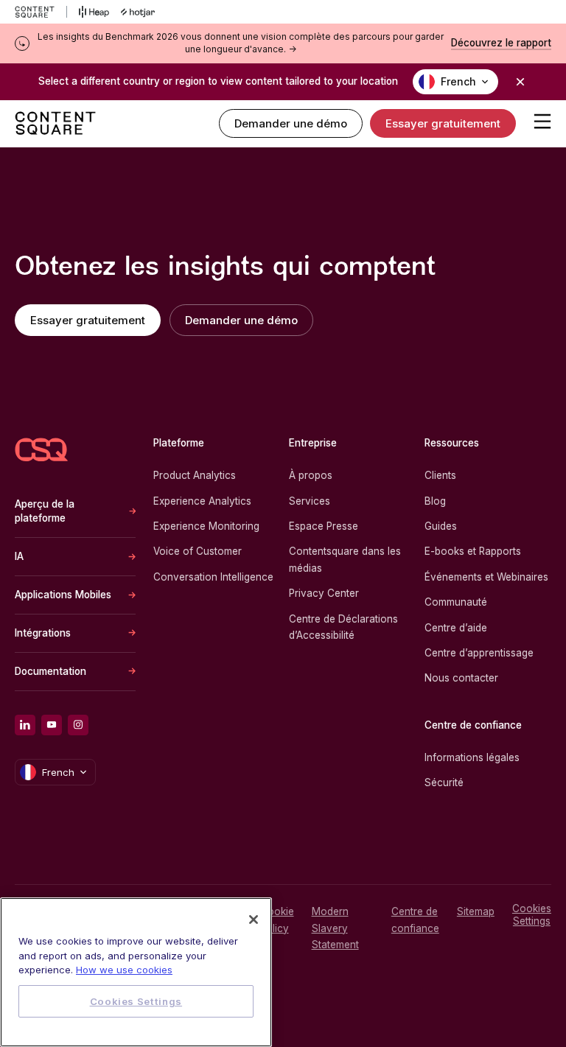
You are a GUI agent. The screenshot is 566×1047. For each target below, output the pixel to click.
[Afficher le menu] (542, 121)
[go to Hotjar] (138, 12)
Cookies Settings (531, 914)
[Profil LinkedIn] (25, 725)
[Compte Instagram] (78, 725)
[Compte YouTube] (51, 725)
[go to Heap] (94, 12)
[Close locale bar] (520, 81)
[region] (136, 972)
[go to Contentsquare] (41, 12)
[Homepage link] (41, 450)
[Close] (253, 919)
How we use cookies (124, 970)
